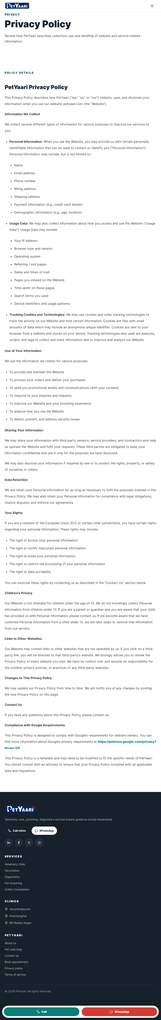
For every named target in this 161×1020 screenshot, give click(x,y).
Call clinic (19, 830)
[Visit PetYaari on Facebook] (19, 843)
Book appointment (16, 962)
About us (10, 943)
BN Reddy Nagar (20, 922)
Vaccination (12, 870)
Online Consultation (17, 889)
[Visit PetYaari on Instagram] (39, 843)
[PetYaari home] (17, 6)
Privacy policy (14, 968)
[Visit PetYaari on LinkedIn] (9, 843)
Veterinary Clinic (15, 864)
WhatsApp (46, 830)
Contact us (12, 955)
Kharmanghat (18, 916)
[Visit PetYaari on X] (29, 843)
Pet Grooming (13, 883)
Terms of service (15, 974)
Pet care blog (13, 949)
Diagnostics (12, 876)
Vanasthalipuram (20, 909)
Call (44, 1011)
